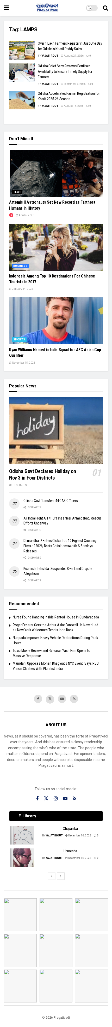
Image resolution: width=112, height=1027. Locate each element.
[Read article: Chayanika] (22, 835)
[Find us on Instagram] (56, 799)
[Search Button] (105, 8)
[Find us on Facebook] (38, 699)
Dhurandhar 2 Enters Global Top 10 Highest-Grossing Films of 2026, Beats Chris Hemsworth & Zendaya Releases (60, 546)
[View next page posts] (61, 876)
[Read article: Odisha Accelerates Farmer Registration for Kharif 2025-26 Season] (22, 100)
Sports (19, 339)
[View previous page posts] (51, 876)
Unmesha (70, 851)
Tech (17, 192)
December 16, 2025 (79, 835)
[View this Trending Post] (11, 215)
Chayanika (70, 828)
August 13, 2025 (73, 105)
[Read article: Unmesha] (22, 857)
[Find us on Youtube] (62, 699)
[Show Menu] (6, 8)
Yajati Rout (49, 55)
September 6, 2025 (74, 83)
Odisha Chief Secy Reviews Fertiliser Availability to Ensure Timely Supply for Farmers (65, 71)
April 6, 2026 (26, 215)
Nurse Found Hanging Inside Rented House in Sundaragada (56, 617)
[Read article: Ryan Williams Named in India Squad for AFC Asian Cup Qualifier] (56, 320)
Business (20, 265)
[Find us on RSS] (74, 699)
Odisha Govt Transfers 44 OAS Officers (50, 501)
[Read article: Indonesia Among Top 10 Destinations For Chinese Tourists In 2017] (56, 247)
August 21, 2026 (73, 55)
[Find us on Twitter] (50, 699)
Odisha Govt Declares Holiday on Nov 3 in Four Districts (42, 474)
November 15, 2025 (23, 362)
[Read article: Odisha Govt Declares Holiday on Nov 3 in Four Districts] (56, 430)
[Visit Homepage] (47, 8)
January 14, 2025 (22, 288)
